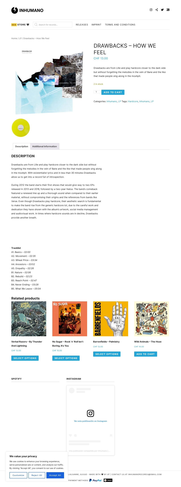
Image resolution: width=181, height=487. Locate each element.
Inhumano (112, 101)
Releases (82, 24)
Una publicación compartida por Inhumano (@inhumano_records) (98, 451)
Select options (25, 358)
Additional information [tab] (44, 146)
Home (14, 38)
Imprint (96, 24)
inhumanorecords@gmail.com (145, 474)
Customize (18, 475)
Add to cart (113, 92)
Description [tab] (21, 146)
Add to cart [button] (145, 354)
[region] (37, 466)
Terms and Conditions (120, 24)
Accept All (55, 475)
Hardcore (133, 101)
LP (20, 38)
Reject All (37, 475)
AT (108, 474)
